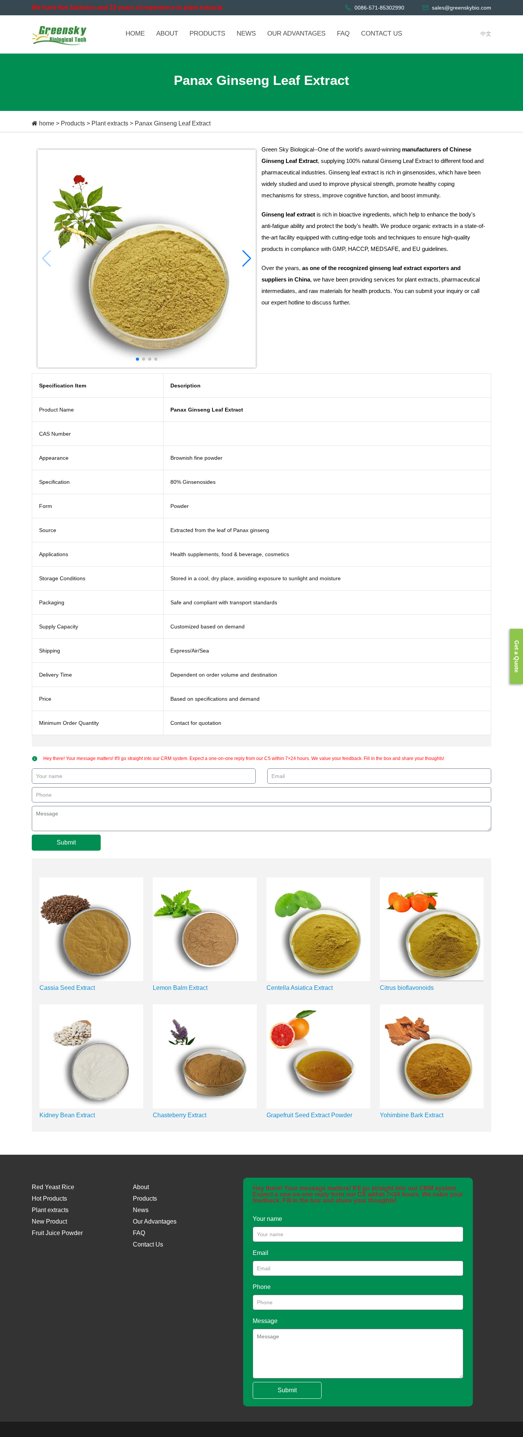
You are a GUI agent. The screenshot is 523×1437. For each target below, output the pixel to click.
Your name (267, 1219)
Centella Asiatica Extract (299, 988)
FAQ (139, 1233)
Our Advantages (155, 1221)
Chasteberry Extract (179, 1115)
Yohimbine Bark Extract (411, 1115)
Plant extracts (110, 123)
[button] (247, 258)
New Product (49, 1221)
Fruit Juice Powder (57, 1233)
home (46, 123)
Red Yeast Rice (53, 1187)
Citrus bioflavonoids (407, 988)
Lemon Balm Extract (180, 988)
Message (265, 1321)
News (141, 1210)
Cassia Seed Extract (67, 988)
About (141, 1187)
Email (260, 1253)
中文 (486, 33)
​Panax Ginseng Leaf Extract (173, 123)
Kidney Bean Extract (67, 1115)
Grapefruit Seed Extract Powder (309, 1115)
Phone (262, 1287)
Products (73, 123)
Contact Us (148, 1244)
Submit (66, 842)
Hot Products (49, 1198)
